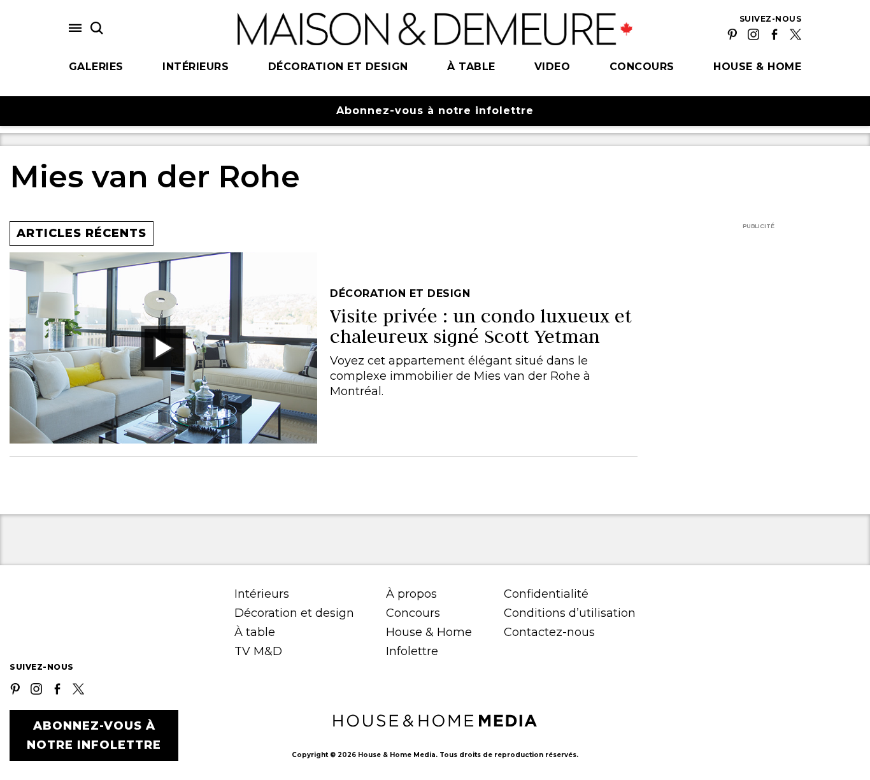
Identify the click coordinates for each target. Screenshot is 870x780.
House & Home (757, 67)
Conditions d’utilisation (570, 613)
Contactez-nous (549, 632)
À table (471, 67)
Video (552, 67)
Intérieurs (195, 67)
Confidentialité (546, 594)
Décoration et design (338, 67)
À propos (411, 594)
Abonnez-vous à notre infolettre (435, 111)
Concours (642, 67)
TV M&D (258, 651)
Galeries (96, 67)
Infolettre (412, 651)
